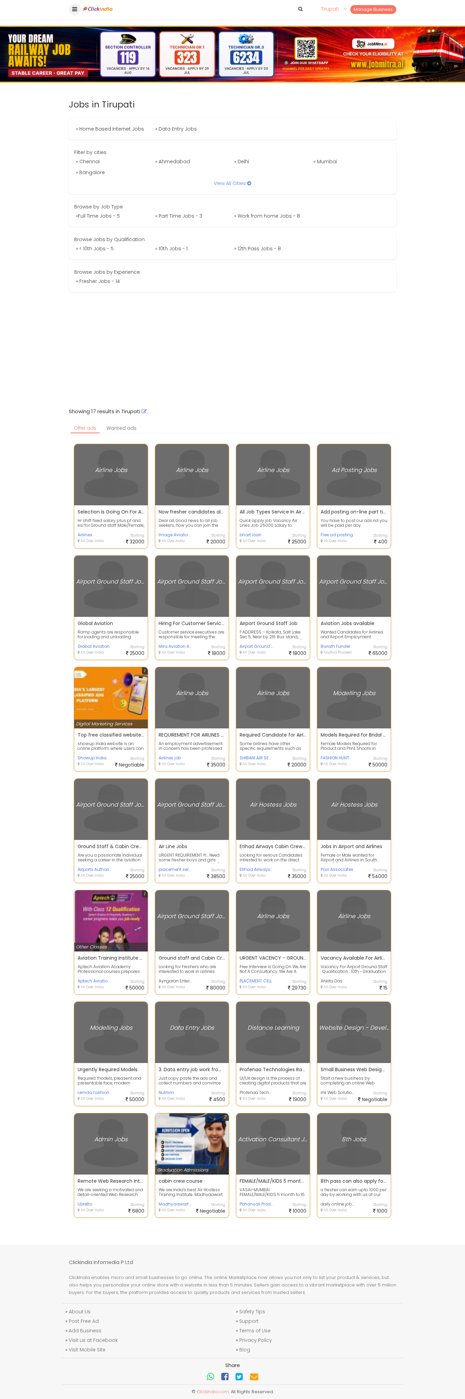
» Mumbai (325, 161)
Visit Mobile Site (87, 1349)
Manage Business (373, 9)
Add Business (85, 1330)
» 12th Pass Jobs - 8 (257, 248)
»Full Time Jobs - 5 (98, 216)
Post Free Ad (84, 1321)
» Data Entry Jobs (176, 128)
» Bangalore (90, 172)
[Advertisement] (232, 350)
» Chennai (88, 161)
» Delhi (241, 161)
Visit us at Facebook (93, 1340)
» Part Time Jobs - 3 (178, 216)
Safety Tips (252, 1311)
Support (249, 1321)
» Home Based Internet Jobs (110, 128)
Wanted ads (122, 428)
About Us (80, 1311)
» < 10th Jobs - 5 (95, 248)
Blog (244, 1349)
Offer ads (85, 428)
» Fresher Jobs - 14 (98, 281)
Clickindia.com (213, 1391)
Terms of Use (255, 1330)
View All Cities (230, 183)
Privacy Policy (255, 1340)
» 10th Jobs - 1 (171, 248)
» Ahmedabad (172, 161)
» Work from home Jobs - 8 (267, 216)
